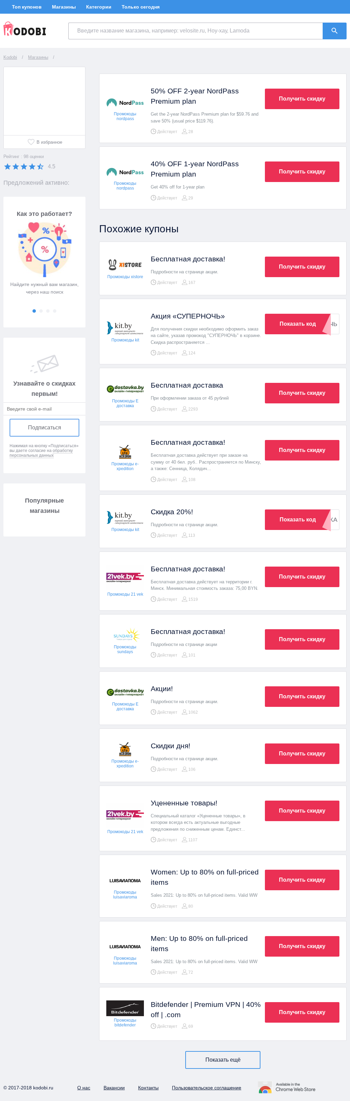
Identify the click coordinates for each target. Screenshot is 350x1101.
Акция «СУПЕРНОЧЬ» (188, 316)
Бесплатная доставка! (188, 259)
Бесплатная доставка (187, 385)
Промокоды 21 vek (125, 594)
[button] (34, 311)
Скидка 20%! (172, 512)
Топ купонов (27, 7)
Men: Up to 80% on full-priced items (199, 943)
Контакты (148, 1087)
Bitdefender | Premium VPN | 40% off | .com (206, 1009)
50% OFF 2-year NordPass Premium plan (195, 96)
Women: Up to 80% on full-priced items (205, 877)
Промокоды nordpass (125, 116)
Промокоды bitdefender (125, 1022)
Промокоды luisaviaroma (125, 894)
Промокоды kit (125, 340)
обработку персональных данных (41, 453)
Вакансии (114, 1087)
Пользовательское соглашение (206, 1087)
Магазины (64, 7)
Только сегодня (141, 7)
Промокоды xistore (125, 276)
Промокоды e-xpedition (125, 466)
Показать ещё (223, 1060)
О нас (83, 1087)
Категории (98, 7)
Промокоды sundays (125, 649)
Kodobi (10, 57)
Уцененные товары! (184, 803)
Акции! (162, 688)
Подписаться (44, 427)
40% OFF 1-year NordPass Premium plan (195, 169)
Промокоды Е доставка (125, 403)
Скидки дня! (170, 746)
